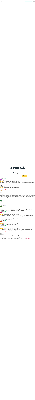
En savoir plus (28, 238)
